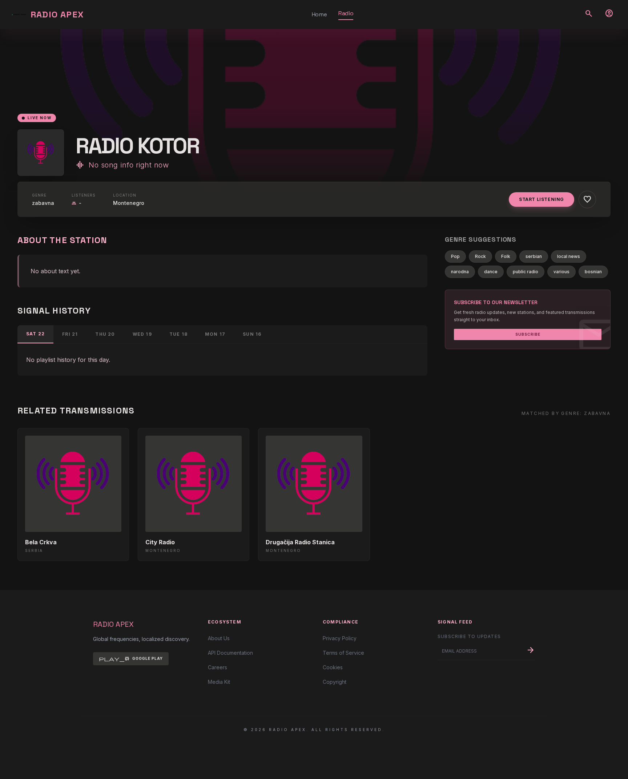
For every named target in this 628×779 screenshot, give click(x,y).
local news (568, 256)
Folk (505, 256)
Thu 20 (105, 334)
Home (319, 14)
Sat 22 (35, 333)
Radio (345, 13)
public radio (525, 271)
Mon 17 (215, 334)
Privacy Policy (340, 638)
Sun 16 (252, 334)
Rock (480, 256)
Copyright (334, 682)
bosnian (593, 271)
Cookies (333, 667)
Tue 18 (178, 334)
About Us (219, 638)
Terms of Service (343, 653)
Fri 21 (70, 334)
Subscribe (527, 334)
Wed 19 (142, 334)
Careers (217, 667)
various (561, 271)
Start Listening (541, 199)
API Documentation (230, 653)
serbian (534, 256)
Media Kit (219, 682)
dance (491, 271)
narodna (460, 271)
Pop (455, 256)
